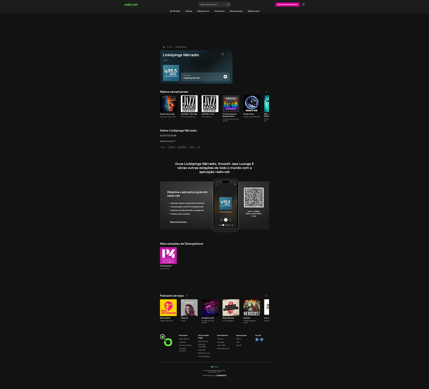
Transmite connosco (182, 350)
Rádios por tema (253, 11)
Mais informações (178, 222)
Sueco (163, 147)
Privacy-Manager (204, 356)
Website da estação (166, 141)
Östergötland (182, 147)
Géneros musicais (236, 11)
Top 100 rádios (175, 11)
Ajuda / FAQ (221, 345)
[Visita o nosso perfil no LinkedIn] (257, 339)
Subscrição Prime (223, 348)
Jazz (165, 60)
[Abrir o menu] (303, 4)
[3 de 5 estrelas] (166, 135)
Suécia (192, 147)
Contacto (220, 339)
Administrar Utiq (204, 353)
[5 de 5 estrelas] (172, 135)
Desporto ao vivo (203, 11)
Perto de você (219, 11)
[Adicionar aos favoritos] (223, 54)
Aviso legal (201, 350)
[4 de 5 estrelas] (169, 135)
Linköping (171, 147)
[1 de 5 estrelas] (161, 135)
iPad (237, 342)
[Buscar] (228, 4)
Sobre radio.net (184, 339)
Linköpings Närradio (192, 78)
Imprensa (182, 342)
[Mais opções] (228, 54)
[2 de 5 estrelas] (164, 135)
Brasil (216, 367)
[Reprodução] (225, 76)
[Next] (266, 91)
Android (239, 345)
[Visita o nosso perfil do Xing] (262, 339)
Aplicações (220, 342)
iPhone (238, 339)
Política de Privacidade (202, 345)
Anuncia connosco (185, 345)
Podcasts (189, 11)
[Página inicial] (164, 47)
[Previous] (260, 91)
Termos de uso (203, 341)
